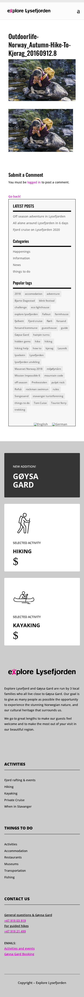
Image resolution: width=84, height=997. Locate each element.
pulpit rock (58, 382)
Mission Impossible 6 (27, 375)
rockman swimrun (37, 389)
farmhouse (61, 314)
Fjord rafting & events (20, 780)
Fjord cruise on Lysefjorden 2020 (36, 230)
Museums (11, 864)
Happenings (21, 251)
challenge (21, 307)
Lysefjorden (37, 355)
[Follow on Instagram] (14, 742)
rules (56, 389)
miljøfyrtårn (54, 369)
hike (37, 341)
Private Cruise (14, 800)
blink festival (46, 300)
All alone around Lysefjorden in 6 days (40, 223)
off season (21, 382)
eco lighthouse (40, 307)
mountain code (53, 375)
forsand (61, 321)
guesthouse (49, 328)
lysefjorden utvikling (27, 362)
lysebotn (20, 355)
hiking (48, 341)
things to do (21, 271)
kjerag (49, 348)
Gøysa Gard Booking (19, 954)
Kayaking (10, 793)
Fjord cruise (35, 321)
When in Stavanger (18, 806)
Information (21, 258)
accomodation (33, 294)
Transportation (15, 871)
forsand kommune (26, 328)
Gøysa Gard (22, 335)
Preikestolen (39, 382)
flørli (49, 321)
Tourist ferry (58, 403)
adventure (53, 294)
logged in (34, 182)
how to (37, 348)
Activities (10, 844)
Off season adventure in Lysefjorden (39, 216)
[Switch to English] (41, 425)
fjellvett (19, 321)
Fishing (9, 877)
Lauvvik (62, 348)
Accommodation (16, 851)
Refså (18, 389)
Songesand (21, 396)
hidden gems (23, 341)
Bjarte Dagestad (25, 300)
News (17, 265)
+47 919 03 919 (15, 920)
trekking (20, 409)
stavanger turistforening (48, 396)
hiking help (21, 348)
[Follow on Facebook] (6, 742)
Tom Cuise (40, 403)
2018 (18, 294)
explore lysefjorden (26, 314)
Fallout (46, 314)
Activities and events (19, 948)
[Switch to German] (59, 425)
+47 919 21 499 (15, 931)
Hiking (9, 787)
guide (64, 328)
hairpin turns (41, 335)
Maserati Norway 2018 (28, 369)
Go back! (14, 196)
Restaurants (13, 857)
